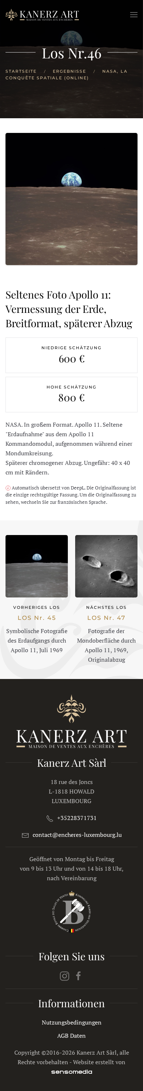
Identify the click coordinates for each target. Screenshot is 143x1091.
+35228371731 (77, 818)
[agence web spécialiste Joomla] (71, 1071)
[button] (134, 14)
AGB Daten (71, 1036)
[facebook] (78, 975)
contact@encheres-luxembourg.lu (77, 835)
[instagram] (64, 975)
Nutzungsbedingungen (72, 1022)
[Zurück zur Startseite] (42, 14)
